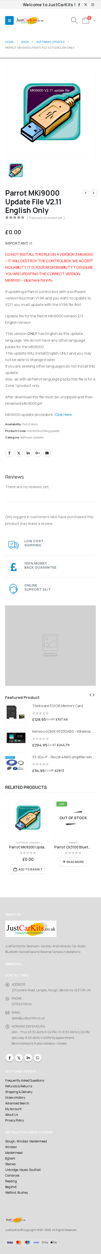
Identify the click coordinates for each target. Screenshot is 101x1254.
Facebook (9, 453)
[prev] (85, 193)
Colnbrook (12, 1176)
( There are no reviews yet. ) (46, 218)
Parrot (73, 842)
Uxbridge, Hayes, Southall (23, 1170)
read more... (14, 964)
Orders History (15, 1098)
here (36, 280)
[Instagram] (93, 5)
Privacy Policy (14, 1120)
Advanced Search (17, 1103)
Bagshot (11, 1187)
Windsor (11, 1147)
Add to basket (30, 869)
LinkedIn (28, 453)
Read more (75, 862)
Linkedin (28, 1058)
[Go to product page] (16, 712)
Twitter (19, 453)
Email (47, 453)
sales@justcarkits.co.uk (28, 1018)
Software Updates (32, 437)
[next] (93, 193)
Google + (37, 453)
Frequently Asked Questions (24, 1081)
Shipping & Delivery (18, 1092)
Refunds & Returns (18, 1086)
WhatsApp (37, 1058)
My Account (13, 1109)
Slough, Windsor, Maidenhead (26, 1141)
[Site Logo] (30, 20)
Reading (11, 1181)
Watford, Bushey (16, 1193)
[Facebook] (79, 5)
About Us (11, 1115)
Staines (10, 1164)
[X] (86, 5)
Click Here (63, 414)
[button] (9, 20)
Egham (10, 1158)
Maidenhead (14, 1153)
